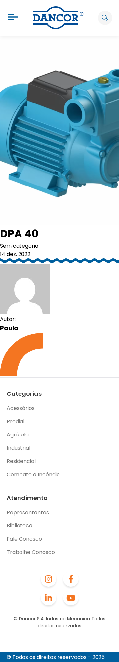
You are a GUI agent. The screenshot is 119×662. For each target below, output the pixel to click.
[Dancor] (58, 18)
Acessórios (21, 408)
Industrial (18, 448)
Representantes (28, 512)
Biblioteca (19, 525)
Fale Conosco (24, 539)
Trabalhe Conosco (31, 552)
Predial (15, 421)
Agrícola (18, 434)
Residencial (21, 461)
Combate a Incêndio (33, 474)
